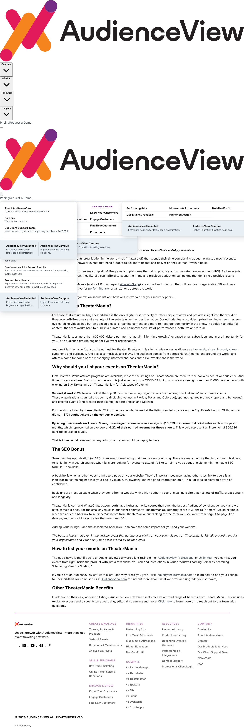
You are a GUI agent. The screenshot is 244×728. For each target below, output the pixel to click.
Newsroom (204, 657)
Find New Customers (102, 702)
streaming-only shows (223, 349)
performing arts (99, 288)
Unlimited (205, 557)
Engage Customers (101, 697)
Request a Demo (20, 122)
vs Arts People (135, 707)
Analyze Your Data (100, 650)
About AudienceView (210, 635)
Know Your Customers (103, 691)
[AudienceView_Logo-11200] (122, 60)
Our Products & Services (213, 646)
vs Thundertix (134, 673)
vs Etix (130, 690)
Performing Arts (136, 629)
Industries (6, 78)
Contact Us (205, 629)
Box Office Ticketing (101, 665)
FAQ (200, 663)
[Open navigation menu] (1, 127)
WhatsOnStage (130, 284)
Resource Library (172, 629)
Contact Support (172, 660)
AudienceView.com (114, 579)
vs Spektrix (133, 684)
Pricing (4, 122)
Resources (7, 92)
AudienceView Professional (176, 557)
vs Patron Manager (138, 667)
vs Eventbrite (134, 701)
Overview (6, 64)
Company (6, 108)
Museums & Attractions (140, 640)
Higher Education (137, 646)
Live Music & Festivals (139, 635)
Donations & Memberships (105, 645)
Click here (165, 601)
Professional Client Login (177, 666)
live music (199, 349)
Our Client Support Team (213, 652)
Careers (203, 640)
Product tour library (174, 635)
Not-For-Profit (135, 652)
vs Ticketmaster (136, 678)
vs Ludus (131, 695)
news (225, 319)
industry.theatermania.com (175, 575)
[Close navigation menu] (1, 194)
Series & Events (98, 639)
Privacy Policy (23, 725)
